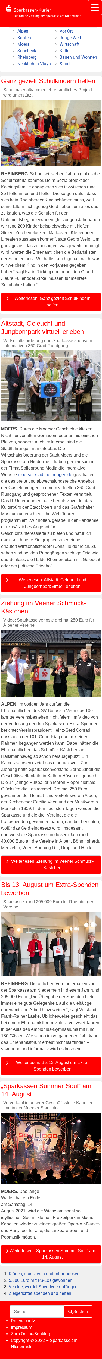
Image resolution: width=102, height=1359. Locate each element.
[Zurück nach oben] (92, 1349)
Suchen (80, 1311)
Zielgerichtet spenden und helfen (40, 1293)
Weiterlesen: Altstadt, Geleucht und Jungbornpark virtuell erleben (52, 583)
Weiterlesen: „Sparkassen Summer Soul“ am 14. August (52, 1253)
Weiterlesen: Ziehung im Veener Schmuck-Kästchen (52, 864)
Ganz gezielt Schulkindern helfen (48, 81)
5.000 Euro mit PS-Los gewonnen (40, 1280)
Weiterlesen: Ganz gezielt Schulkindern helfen (52, 301)
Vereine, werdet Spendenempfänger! (43, 1286)
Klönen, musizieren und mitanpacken (44, 1273)
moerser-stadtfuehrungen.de (45, 474)
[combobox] (37, 1311)
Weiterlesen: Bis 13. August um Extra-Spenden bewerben (52, 1065)
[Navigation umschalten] (95, 7)
